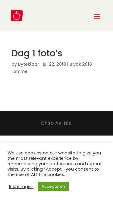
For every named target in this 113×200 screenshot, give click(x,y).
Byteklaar (28, 64)
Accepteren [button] (53, 186)
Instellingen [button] (21, 186)
